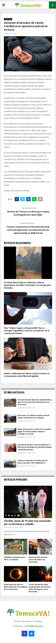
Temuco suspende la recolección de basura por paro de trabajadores (33, 461)
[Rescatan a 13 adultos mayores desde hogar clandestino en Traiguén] (10, 418)
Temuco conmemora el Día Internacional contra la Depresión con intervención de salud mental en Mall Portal (28, 230)
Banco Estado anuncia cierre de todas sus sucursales (38, 559)
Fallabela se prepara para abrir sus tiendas (14, 558)
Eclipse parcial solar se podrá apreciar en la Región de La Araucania (15, 587)
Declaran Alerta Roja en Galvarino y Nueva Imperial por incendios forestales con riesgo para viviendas (27, 285)
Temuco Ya (8, 19)
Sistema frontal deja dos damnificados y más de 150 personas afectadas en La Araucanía (35, 402)
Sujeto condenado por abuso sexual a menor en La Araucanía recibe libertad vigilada (26, 375)
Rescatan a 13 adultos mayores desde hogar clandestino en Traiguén (33, 416)
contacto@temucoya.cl (33, 626)
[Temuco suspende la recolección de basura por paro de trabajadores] (10, 463)
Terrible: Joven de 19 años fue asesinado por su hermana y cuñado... (27, 522)
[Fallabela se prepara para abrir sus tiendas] (15, 547)
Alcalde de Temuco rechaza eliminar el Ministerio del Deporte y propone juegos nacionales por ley (35, 447)
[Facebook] (24, 633)
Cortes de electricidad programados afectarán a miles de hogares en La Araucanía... (40, 588)
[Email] (31, 633)
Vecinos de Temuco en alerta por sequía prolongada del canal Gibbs (28, 213)
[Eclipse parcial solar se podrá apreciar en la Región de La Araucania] (15, 574)
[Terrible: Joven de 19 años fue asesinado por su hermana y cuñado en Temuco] (28, 502)
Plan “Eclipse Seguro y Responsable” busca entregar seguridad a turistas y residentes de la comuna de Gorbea (26, 330)
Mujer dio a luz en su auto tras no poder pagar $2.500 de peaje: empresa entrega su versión (34, 431)
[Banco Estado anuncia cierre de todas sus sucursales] (40, 547)
